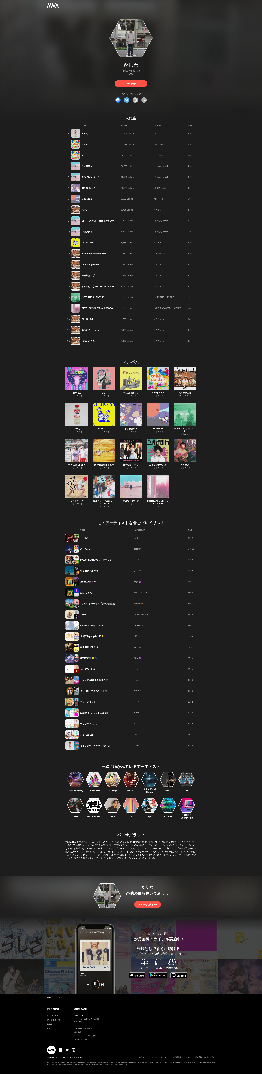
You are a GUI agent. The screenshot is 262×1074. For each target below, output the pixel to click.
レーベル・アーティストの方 (85, 1036)
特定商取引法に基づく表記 (205, 1057)
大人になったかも (77, 464)
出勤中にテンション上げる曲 (94, 712)
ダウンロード (52, 1015)
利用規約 (142, 1057)
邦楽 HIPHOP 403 (89, 570)
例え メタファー (89, 701)
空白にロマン (86, 592)
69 (131, 816)
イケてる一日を (88, 669)
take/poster (159, 144)
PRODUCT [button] (53, 1009)
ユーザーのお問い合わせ (83, 1028)
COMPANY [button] (80, 1009)
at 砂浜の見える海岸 (104, 464)
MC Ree (168, 816)
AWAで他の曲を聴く (148, 904)
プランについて (53, 1019)
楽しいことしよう (90, 330)
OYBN (168, 790)
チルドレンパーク (90, 177)
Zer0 (186, 790)
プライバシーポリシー (159, 1057)
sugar (136, 712)
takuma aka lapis (141, 614)
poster (85, 144)
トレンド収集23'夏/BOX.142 (94, 680)
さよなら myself (161, 166)
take (84, 155)
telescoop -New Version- (94, 253)
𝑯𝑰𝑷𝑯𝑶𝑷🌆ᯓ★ (88, 581)
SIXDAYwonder (140, 592)
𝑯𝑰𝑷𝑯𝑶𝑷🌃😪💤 (88, 658)
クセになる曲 (86, 734)
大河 (136, 537)
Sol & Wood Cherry (149, 791)
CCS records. (94, 790)
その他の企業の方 (80, 1039)
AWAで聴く (131, 83)
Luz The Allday (75, 790)
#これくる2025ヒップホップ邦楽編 (97, 603)
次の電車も (87, 166)
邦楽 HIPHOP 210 (89, 647)
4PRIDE (131, 790)
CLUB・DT (87, 242)
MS (135, 636)
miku (136, 734)
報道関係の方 (79, 1032)
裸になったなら (131, 392)
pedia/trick (138, 625)
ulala (137, 669)
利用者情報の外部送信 (181, 1057)
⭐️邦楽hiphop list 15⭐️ (92, 636)
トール (137, 559)
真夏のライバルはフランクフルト (104, 502)
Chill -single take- (90, 264)
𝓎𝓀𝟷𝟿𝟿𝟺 (137, 570)
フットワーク (77, 500)
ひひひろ (138, 690)
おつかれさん (88, 340)
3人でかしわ (159, 209)
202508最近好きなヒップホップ (96, 559)
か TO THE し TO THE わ (94, 297)
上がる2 (84, 537)
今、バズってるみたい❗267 (94, 690)
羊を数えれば (88, 187)
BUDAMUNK (93, 816)
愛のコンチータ (131, 464)
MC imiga (112, 790)
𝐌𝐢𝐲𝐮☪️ (137, 581)
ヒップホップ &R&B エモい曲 (95, 745)
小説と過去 (87, 231)
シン (104, 392)
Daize (75, 816)
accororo (138, 548)
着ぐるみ (77, 392)
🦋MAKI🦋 (138, 603)
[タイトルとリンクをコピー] (135, 100)
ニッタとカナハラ (158, 464)
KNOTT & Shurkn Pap (187, 816)
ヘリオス (185, 464)
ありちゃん (85, 548)
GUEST (137, 745)
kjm (149, 816)
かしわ (57, 997)
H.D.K (136, 680)
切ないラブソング (89, 723)
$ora (112, 816)
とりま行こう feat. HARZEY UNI (98, 286)
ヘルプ (50, 1028)
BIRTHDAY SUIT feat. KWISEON (98, 220)
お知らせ (51, 1024)
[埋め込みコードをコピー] (144, 100)
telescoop (87, 198)
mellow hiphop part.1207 (92, 625)
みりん (85, 133)
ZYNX (83, 614)
